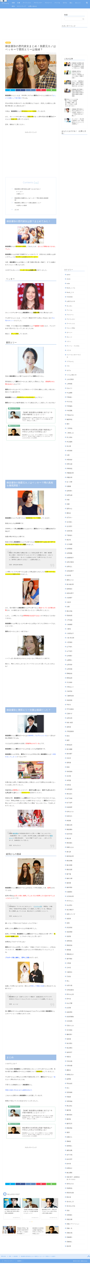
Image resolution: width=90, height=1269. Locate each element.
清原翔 (69, 936)
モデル (65, 3)
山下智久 (69, 646)
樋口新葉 (69, 865)
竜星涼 (69, 1056)
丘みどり (69, 388)
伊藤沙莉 (69, 477)
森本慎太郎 (70, 856)
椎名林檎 (69, 860)
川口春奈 (69, 682)
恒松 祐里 (70, 722)
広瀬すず (69, 713)
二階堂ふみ (70, 433)
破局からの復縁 (22, 205)
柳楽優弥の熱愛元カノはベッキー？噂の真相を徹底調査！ (31, 199)
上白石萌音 (70, 379)
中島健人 (69, 397)
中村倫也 (69, 406)
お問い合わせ (32, 6)
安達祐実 (69, 615)
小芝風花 (69, 642)
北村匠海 (69, 531)
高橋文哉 (69, 1233)
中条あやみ (70, 415)
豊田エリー (20, 194)
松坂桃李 (69, 807)
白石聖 (69, 1007)
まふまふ (69, 306)
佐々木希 (69, 482)
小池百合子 (70, 633)
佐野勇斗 (69, 490)
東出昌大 (69, 794)
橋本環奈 (69, 887)
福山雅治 (69, 1048)
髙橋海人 (69, 1241)
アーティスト (27, 3)
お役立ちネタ (71, 301)
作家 (68, 499)
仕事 (68, 455)
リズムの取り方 (72, 375)
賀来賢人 (69, 1146)
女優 (18, 3)
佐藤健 (69, 486)
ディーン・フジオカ (73, 346)
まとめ (17, 209)
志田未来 (69, 718)
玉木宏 (69, 967)
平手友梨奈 (70, 709)
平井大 (69, 704)
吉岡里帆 (69, 553)
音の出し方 (70, 1201)
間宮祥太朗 (70, 1192)
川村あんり (70, 687)
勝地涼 (69, 513)
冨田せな (69, 508)
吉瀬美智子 (70, 557)
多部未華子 (70, 593)
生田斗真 (69, 985)
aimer (68, 274)
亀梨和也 (69, 419)
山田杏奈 (69, 664)
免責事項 (19, 1260)
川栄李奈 (69, 691)
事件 (68, 424)
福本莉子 (69, 1052)
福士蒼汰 (69, 1043)
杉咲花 (69, 785)
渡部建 (69, 949)
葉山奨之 (69, 1105)
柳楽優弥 (8, 42)
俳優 (13, 3)
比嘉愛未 (69, 892)
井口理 (69, 446)
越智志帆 (69, 1150)
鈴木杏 (69, 1163)
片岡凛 (69, 963)
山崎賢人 (69, 660)
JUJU (68, 279)
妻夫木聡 (69, 611)
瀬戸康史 (69, 958)
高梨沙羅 (69, 1219)
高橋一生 (69, 1228)
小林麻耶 (69, 624)
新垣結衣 (69, 745)
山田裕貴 (69, 669)
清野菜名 (69, 941)
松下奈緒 (69, 798)
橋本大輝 (69, 878)
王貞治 (69, 976)
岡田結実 (69, 678)
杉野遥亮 (69, 789)
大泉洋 (69, 602)
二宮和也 (69, 428)
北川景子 (69, 526)
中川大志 (69, 401)
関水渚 (69, 1197)
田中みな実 (70, 994)
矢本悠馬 (69, 1021)
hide (36, 183)
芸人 (71, 3)
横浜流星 (69, 869)
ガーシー (69, 332)
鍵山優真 (69, 1172)
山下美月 (69, 651)
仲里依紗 (69, 459)
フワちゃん (70, 361)
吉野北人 (69, 566)
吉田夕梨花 (70, 562)
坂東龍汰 (69, 589)
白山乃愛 (69, 1003)
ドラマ (69, 350)
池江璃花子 (70, 909)
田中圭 (69, 998)
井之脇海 (69, 441)
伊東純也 (69, 468)
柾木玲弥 (69, 834)
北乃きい (69, 517)
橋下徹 (69, 874)
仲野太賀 (69, 464)
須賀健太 (69, 1215)
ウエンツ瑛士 (71, 328)
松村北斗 (69, 816)
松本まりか (70, 811)
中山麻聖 (69, 392)
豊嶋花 (69, 1141)
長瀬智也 (69, 1188)
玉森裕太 (69, 972)
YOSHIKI (70, 297)
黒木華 (69, 1246)
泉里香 (69, 918)
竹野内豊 (69, 1065)
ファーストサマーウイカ (74, 356)
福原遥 (69, 1039)
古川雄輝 (69, 544)
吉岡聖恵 (69, 548)
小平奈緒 (69, 620)
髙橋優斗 (69, 1237)
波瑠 (68, 923)
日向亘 (69, 758)
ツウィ (69, 341)
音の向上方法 (71, 1206)
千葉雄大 (69, 535)
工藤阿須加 (70, 695)
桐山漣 (69, 838)
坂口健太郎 (70, 584)
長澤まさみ (70, 1183)
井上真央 (69, 437)
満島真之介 (70, 954)
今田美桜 (69, 450)
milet (68, 283)
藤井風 (69, 1110)
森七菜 (69, 851)
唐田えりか (70, 580)
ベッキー (20, 191)
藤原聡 (69, 1119)
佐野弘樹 (69, 495)
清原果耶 (69, 932)
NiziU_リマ (70, 292)
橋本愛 (69, 883)
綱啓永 (69, 1070)
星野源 (69, 762)
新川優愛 (69, 749)
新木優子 (69, 753)
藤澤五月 (69, 1123)
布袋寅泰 (69, 700)
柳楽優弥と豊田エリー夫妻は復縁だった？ (28, 203)
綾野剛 (69, 1079)
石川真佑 (69, 1030)
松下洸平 (69, 802)
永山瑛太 (69, 905)
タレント (78, 3)
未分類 (69, 776)
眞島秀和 (69, 1012)
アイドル (57, 3)
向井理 (69, 575)
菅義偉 (69, 1097)
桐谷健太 (69, 843)
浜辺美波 (69, 927)
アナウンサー (38, 3)
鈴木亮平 (69, 1159)
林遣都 (69, 820)
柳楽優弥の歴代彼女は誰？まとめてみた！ (28, 189)
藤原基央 (69, 1114)
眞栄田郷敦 (70, 1016)
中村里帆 (69, 410)
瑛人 (68, 981)
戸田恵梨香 (70, 731)
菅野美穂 (69, 1101)
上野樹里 (69, 383)
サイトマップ (21, 6)
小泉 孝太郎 (70, 638)
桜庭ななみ (70, 847)
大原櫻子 (69, 597)
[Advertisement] (31, 24)
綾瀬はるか (70, 1074)
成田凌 (69, 727)
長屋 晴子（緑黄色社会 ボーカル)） (73, 1178)
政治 (13, 6)
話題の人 (69, 1137)
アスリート (48, 3)
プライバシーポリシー (9, 1260)
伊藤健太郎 (70, 473)
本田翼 (69, 780)
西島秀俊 (69, 1128)
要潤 (68, 1132)
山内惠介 (69, 655)
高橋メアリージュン (73, 1224)
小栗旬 (69, 629)
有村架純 (69, 771)
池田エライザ (71, 914)
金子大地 (69, 1154)
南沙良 (69, 539)
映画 (68, 767)
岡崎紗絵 (69, 673)
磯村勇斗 (69, 1034)
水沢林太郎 (70, 896)
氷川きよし (70, 900)
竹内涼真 (69, 1061)
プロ (68, 366)
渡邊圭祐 (69, 945)
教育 (68, 740)
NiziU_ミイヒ (71, 288)
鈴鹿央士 (69, 1168)
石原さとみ (70, 1025)
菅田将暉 (69, 1092)
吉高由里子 (70, 571)
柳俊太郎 (69, 825)
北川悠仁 (69, 522)
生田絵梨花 (70, 990)
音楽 (68, 1210)
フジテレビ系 (38, 906)
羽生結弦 (69, 1083)
